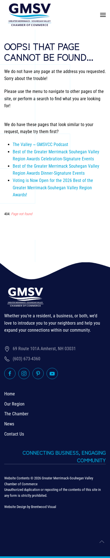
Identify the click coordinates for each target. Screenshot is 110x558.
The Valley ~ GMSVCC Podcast (40, 144)
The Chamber (16, 413)
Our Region (14, 404)
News (9, 424)
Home (9, 394)
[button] (103, 14)
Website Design (15, 507)
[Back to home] (29, 14)
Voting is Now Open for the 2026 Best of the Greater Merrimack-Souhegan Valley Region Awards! (53, 187)
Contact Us (14, 434)
